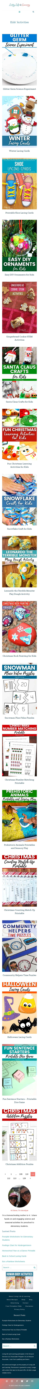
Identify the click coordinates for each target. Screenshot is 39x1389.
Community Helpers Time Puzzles (19, 975)
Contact (25, 1303)
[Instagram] (12, 1381)
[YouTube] (32, 1381)
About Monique (12, 1299)
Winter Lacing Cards (19, 151)
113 (14, 1178)
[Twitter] (27, 1381)
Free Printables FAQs (14, 1306)
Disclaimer (29, 1306)
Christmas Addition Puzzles (19, 1164)
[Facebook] (17, 1381)
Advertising (15, 1303)
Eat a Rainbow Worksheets (13, 1261)
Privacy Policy (19, 1309)
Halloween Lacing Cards (19, 1037)
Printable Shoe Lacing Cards (19, 212)
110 (26, 1174)
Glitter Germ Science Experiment (19, 89)
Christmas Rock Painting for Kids (19, 656)
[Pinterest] (7, 1381)
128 (24, 1178)
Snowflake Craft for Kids (19, 528)
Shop (23, 1299)
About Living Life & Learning (19, 1296)
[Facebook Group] (22, 1381)
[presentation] (19, 60)
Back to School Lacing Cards (14, 1256)
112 (8, 1178)
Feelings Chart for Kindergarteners (16, 1245)
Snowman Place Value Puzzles (19, 717)
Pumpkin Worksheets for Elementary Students (16, 1320)
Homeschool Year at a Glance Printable (18, 1251)
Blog (30, 1299)
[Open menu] (19, 11)
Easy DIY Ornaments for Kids (19, 274)
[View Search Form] (33, 12)
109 (20, 1174)
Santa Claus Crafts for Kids (19, 401)
